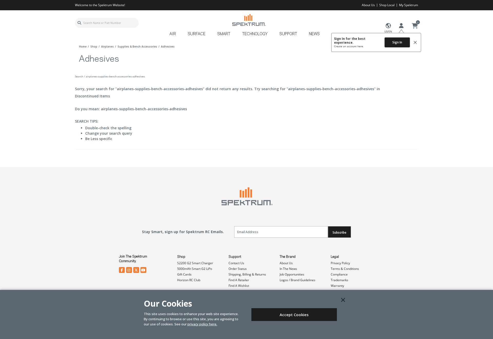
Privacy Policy (340, 263)
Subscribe (339, 232)
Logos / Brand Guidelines (297, 280)
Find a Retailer (239, 280)
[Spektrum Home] (249, 19)
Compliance (339, 274)
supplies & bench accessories (137, 46)
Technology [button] (255, 34)
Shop (181, 256)
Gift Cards (184, 274)
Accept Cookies (294, 314)
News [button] (314, 34)
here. (360, 46)
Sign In (397, 42)
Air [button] (172, 34)
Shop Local (387, 5)
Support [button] (288, 34)
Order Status (238, 269)
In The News (288, 269)
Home (83, 46)
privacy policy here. (202, 324)
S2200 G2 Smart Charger (195, 263)
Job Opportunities (292, 274)
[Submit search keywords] (79, 23)
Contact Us (236, 263)
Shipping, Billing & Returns (247, 274)
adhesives (168, 46)
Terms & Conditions (345, 269)
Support (235, 256)
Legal (335, 256)
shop (93, 46)
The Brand (288, 256)
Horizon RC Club (188, 280)
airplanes (107, 46)
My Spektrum (408, 5)
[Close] (343, 300)
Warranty (337, 285)
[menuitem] (175, 35)
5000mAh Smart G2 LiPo (194, 269)
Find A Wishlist (239, 285)
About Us (368, 5)
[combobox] (107, 23)
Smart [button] (223, 34)
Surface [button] (196, 34)
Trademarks (339, 280)
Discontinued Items (92, 96)
